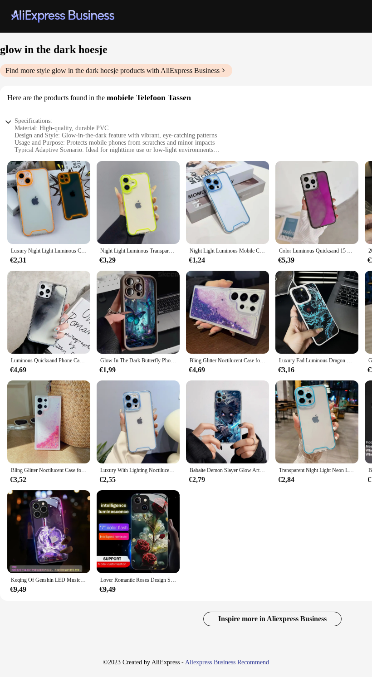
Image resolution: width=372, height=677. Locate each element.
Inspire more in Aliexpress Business (272, 619)
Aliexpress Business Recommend (227, 662)
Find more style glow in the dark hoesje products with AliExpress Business (112, 70)
